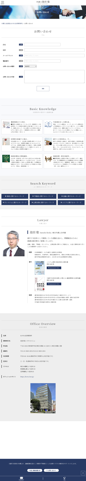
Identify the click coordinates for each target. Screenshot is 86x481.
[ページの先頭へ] (83, 473)
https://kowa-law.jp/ (27, 377)
